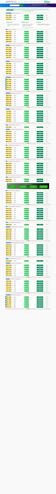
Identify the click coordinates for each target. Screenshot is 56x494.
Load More (28, 43)
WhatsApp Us (27, 15)
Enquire (47, 15)
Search (21, 5)
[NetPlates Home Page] (11, 1)
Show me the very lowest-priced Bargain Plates (28, 27)
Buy (39, 15)
